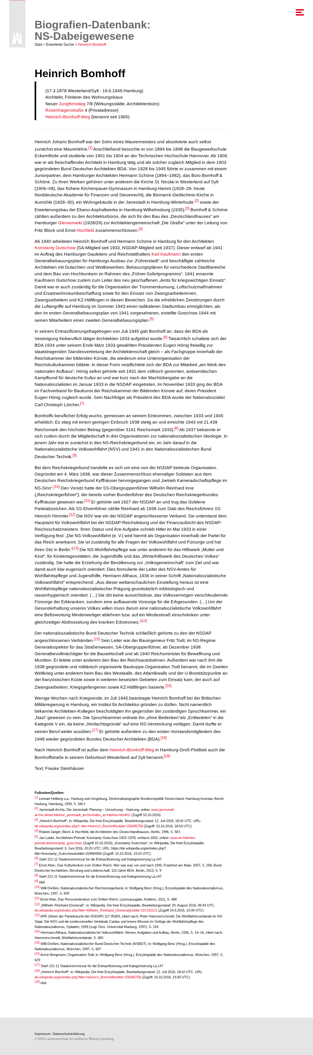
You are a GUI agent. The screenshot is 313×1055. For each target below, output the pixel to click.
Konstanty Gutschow (55, 247)
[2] (197, 201)
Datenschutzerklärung (69, 1034)
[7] (82, 403)
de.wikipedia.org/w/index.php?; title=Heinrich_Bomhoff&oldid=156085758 (89, 826)
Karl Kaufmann (166, 254)
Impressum (43, 1034)
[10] (57, 487)
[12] (72, 515)
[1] (90, 148)
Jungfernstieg (72, 103)
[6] (165, 337)
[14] (144, 621)
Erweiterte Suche (60, 44)
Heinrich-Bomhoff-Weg (67, 116)
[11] (87, 501)
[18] (164, 738)
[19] (167, 756)
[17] (95, 730)
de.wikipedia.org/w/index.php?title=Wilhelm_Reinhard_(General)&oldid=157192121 (96, 910)
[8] (176, 428)
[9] (75, 455)
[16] (168, 686)
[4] (141, 229)
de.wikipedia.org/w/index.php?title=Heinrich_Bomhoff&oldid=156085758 (88, 977)
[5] (152, 319)
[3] (187, 208)
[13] (75, 548)
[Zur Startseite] (17, 37)
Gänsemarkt (70, 222)
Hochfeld (85, 230)
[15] (97, 639)
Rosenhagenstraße (64, 110)
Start (38, 44)
